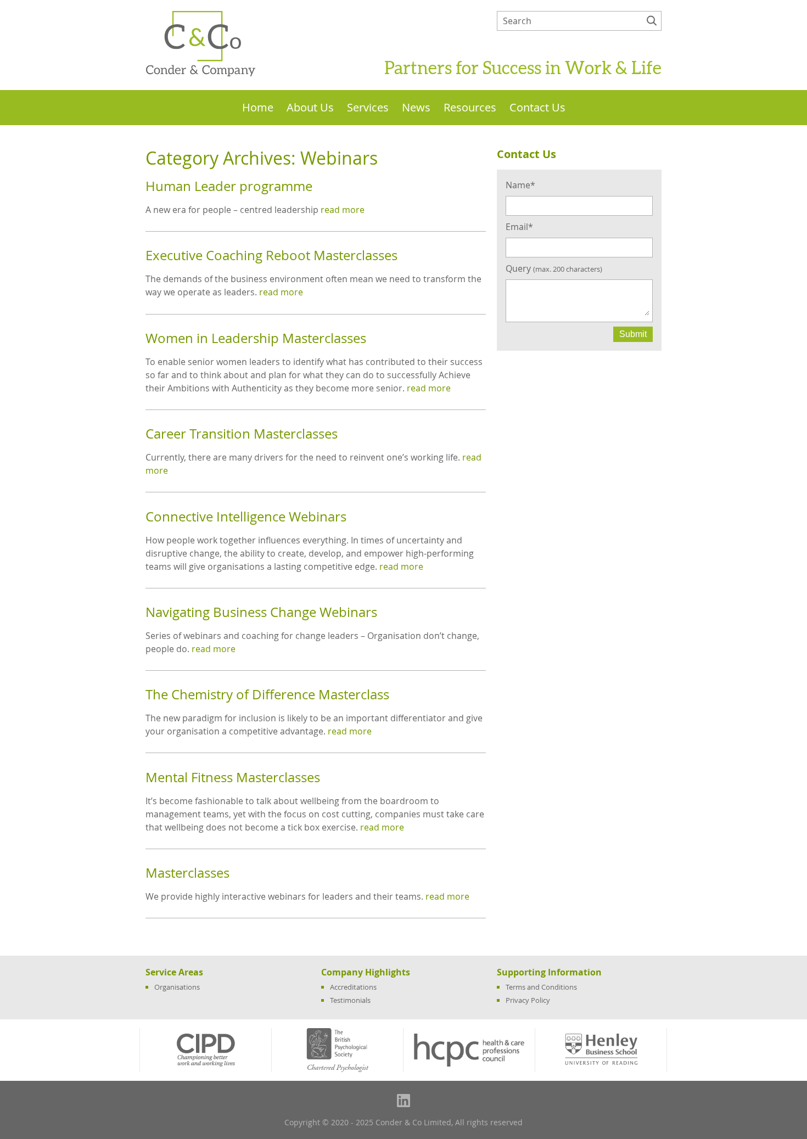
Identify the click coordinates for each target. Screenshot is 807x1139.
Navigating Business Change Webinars (261, 612)
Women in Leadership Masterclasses (255, 338)
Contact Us (537, 107)
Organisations (177, 987)
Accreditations (353, 987)
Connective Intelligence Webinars (245, 516)
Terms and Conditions (541, 987)
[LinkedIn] (403, 1100)
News (416, 107)
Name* (520, 185)
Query (554, 268)
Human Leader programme (228, 186)
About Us (310, 107)
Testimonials (350, 1000)
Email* (519, 227)
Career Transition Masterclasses (241, 433)
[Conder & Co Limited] (200, 74)
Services (368, 107)
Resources (470, 107)
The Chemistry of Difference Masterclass (267, 694)
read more (343, 210)
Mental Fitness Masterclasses (232, 777)
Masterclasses (187, 873)
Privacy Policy (528, 1000)
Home (257, 107)
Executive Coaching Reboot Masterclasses (271, 255)
